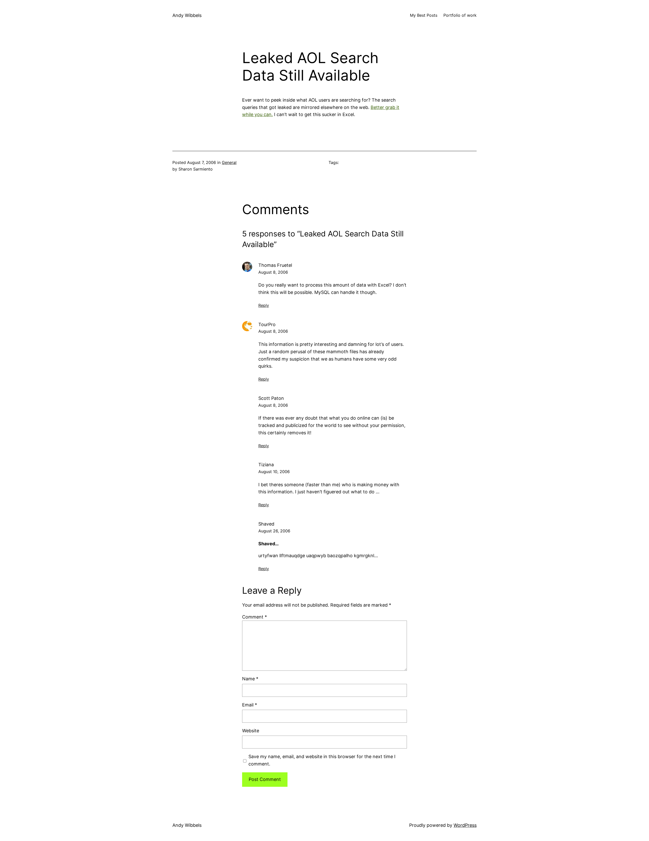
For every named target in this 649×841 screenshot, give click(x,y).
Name (250, 678)
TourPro (267, 324)
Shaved (266, 524)
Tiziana (266, 464)
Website (250, 730)
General (229, 162)
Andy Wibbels (187, 15)
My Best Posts (423, 15)
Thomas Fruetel (275, 265)
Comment (254, 617)
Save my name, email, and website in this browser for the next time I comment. (321, 760)
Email (249, 704)
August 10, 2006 (274, 471)
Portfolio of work (460, 15)
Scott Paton (271, 398)
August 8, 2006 (273, 272)
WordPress (465, 825)
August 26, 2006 (274, 530)
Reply (263, 305)
